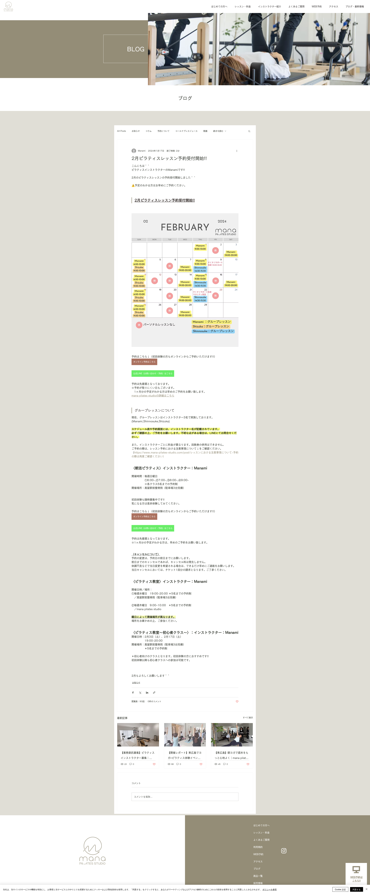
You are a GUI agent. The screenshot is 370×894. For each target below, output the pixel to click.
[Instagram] (283, 850)
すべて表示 (248, 718)
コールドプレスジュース (186, 131)
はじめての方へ (261, 825)
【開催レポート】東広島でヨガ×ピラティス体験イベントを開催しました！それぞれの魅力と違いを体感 (184, 756)
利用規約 (258, 847)
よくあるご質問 (261, 840)
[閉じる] (366, 889)
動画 (205, 131)
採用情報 (258, 883)
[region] (356, 877)
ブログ (256, 869)
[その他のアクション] (236, 151)
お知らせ (136, 131)
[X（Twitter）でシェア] (140, 692)
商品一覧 (258, 876)
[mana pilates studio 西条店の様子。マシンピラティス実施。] (138, 734)
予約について (163, 131)
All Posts (121, 131)
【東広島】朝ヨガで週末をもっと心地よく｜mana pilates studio (231, 756)
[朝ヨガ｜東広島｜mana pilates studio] (232, 734)
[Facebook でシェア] (133, 692)
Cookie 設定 (340, 889)
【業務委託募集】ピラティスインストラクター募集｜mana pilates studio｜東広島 (138, 756)
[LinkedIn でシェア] (147, 692)
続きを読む (218, 131)
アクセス (258, 861)
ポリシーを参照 (269, 889)
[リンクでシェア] (154, 692)
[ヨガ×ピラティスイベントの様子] (185, 734)
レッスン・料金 (261, 832)
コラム (149, 131)
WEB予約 (258, 854)
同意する (357, 889)
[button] (249, 131)
